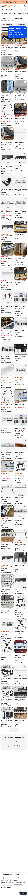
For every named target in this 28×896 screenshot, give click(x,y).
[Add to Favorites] (11, 58)
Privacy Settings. (6, 887)
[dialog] (14, 884)
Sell (17, 5)
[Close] (21, 9)
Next (13, 730)
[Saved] (21, 6)
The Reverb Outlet (6, 13)
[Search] (25, 10)
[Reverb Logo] (8, 6)
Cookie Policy (18, 884)
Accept (23, 893)
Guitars (14, 13)
